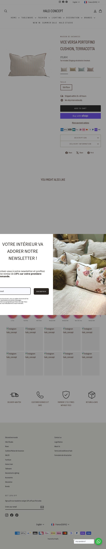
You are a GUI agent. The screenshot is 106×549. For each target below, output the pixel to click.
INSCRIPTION (41, 291)
